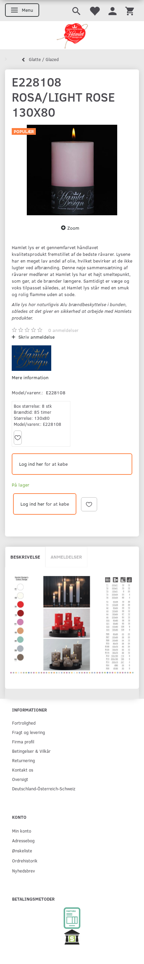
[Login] (112, 10)
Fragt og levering (28, 732)
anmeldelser (63, 330)
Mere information (30, 377)
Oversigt (20, 779)
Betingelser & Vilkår (31, 751)
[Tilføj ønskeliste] (18, 438)
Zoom (73, 228)
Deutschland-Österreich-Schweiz (43, 788)
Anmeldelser (66, 557)
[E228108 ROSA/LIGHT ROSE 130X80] (72, 170)
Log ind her (31, 464)
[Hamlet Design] (72, 35)
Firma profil (23, 741)
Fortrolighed (23, 723)
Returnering (23, 760)
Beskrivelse (25, 557)
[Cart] (129, 10)
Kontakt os (22, 770)
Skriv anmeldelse (36, 337)
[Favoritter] (94, 10)
